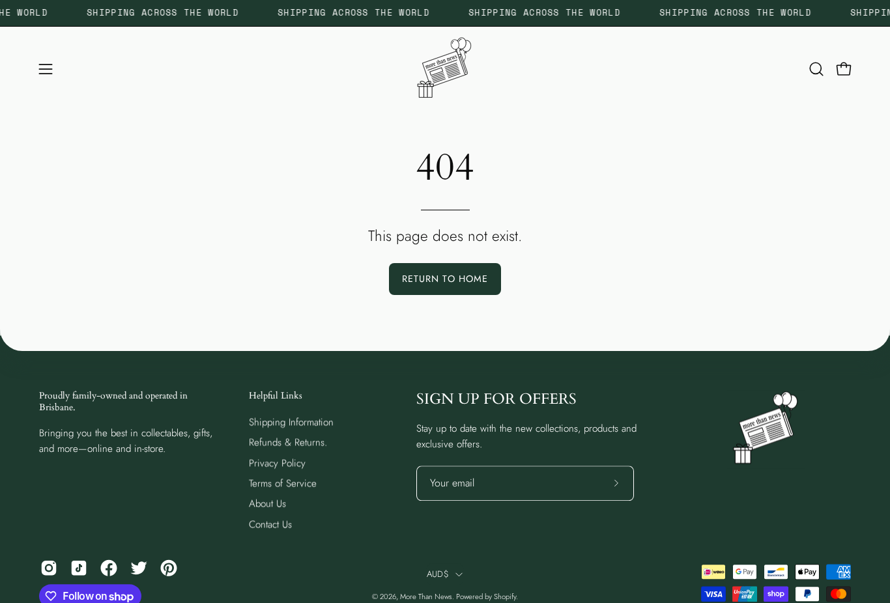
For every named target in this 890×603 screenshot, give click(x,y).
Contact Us (270, 524)
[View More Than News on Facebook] (109, 568)
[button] (816, 69)
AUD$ (438, 574)
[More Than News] (445, 69)
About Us (267, 503)
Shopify (505, 596)
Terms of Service (283, 483)
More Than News (426, 596)
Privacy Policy (277, 463)
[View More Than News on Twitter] (139, 568)
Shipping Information (291, 422)
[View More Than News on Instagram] (49, 568)
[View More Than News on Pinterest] (169, 568)
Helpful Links (275, 396)
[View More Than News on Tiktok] (79, 568)
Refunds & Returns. (288, 442)
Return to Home (445, 278)
